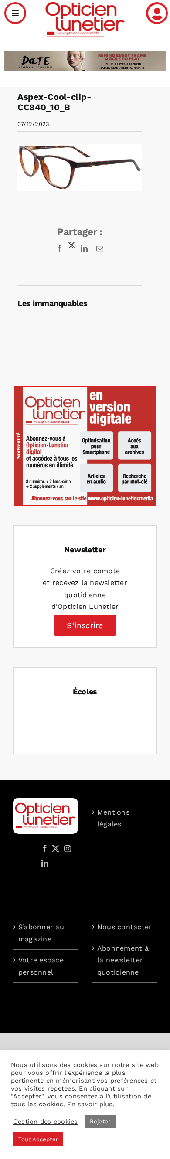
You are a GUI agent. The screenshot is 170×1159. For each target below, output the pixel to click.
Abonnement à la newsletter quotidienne (123, 960)
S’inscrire (85, 625)
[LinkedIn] (44, 863)
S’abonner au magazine (41, 933)
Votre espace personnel (41, 966)
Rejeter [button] (100, 1121)
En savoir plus (89, 1104)
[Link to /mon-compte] (157, 13)
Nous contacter (124, 927)
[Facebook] (44, 848)
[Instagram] (66, 848)
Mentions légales (113, 818)
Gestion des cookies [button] (45, 1121)
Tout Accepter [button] (38, 1139)
